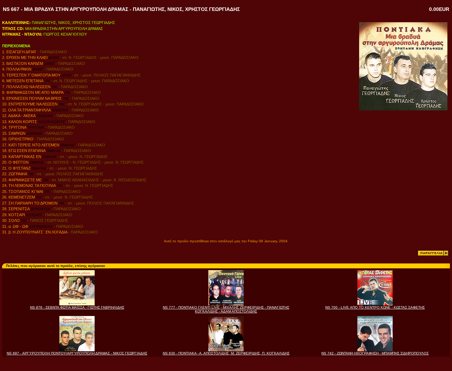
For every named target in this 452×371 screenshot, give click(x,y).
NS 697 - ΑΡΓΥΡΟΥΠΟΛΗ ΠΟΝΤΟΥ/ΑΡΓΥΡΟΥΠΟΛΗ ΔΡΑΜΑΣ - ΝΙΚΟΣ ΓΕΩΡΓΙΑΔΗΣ (77, 353)
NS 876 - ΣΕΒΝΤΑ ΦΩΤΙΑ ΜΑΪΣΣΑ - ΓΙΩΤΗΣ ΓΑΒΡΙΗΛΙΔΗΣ (77, 307)
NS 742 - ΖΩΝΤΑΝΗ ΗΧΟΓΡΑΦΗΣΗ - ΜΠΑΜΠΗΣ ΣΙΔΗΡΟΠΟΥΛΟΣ (375, 353)
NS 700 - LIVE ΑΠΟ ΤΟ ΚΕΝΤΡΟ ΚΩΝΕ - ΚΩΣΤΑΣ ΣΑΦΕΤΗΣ (375, 307)
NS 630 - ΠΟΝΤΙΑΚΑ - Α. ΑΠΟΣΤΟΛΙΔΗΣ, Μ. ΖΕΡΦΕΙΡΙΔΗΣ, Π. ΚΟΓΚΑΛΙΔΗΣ (226, 353)
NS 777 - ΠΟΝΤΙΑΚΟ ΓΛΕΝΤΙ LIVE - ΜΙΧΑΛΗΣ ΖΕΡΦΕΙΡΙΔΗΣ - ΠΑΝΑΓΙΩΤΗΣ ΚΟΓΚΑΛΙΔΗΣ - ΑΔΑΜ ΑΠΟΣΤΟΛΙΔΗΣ (226, 309)
